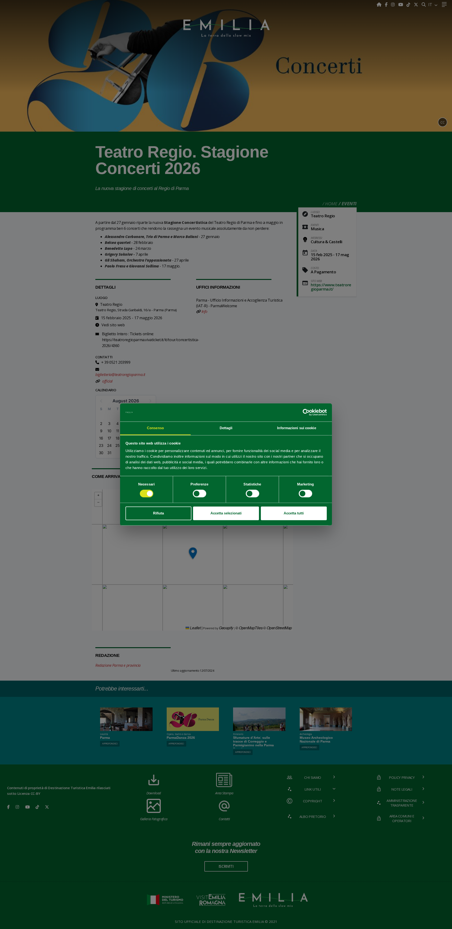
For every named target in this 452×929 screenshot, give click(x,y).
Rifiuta (158, 513)
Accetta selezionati (226, 513)
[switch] (199, 493)
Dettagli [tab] (226, 428)
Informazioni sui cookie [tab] (296, 428)
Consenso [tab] (155, 428)
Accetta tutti (294, 513)
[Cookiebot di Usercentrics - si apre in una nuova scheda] (306, 412)
